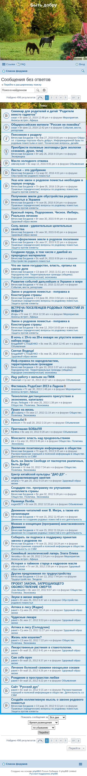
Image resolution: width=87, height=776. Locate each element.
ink (12, 441)
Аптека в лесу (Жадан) (27, 607)
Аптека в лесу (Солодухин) (30, 627)
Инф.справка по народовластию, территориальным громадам (35, 362)
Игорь (14, 314)
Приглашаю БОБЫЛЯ (26, 429)
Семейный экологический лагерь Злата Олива (44, 553)
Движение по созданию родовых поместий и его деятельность (46, 519)
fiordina (15, 432)
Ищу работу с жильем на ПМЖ (33, 377)
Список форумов (16, 764)
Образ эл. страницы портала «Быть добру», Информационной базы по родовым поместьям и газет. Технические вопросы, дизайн (48, 140)
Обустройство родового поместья (30, 175)
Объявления (77, 164)
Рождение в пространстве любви (35, 677)
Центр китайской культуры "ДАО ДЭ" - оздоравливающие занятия (38, 476)
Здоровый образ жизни (24, 221)
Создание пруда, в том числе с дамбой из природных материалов (41, 253)
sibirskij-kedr (18, 164)
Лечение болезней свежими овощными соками (45, 667)
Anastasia (16, 389)
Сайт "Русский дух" (25, 686)
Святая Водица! (22, 350)
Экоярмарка (18, 156)
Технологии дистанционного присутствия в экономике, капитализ (42, 397)
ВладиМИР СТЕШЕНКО (24, 343)
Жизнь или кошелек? (26, 637)
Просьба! (17, 419)
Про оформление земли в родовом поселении (45, 239)
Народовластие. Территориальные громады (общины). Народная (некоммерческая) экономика (42, 276)
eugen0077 (17, 504)
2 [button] (51, 97)
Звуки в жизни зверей (27, 597)
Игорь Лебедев (19, 402)
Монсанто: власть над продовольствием (40, 438)
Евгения (15, 467)
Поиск (38, 90)
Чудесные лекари (23, 617)
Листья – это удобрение (28, 170)
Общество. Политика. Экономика (30, 405)
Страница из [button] (40, 97)
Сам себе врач (21, 657)
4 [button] (61, 97)
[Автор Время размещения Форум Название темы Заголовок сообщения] (43, 722)
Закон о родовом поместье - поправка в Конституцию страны (40, 293)
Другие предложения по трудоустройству (41, 573)
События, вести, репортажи (26, 287)
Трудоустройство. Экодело (26, 579)
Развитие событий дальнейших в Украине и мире (47, 281)
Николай (16, 380)
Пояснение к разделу (26, 134)
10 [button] (73, 97)
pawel (14, 600)
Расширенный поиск (44, 90)
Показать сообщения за (35, 717)
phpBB (36, 771)
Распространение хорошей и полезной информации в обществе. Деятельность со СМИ (47, 692)
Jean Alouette (18, 590)
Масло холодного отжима (29, 161)
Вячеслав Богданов (22, 137)
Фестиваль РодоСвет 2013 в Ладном (37, 386)
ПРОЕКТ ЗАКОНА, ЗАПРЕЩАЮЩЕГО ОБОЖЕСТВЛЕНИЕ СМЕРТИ (37, 585)
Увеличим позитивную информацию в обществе (46, 448)
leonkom (15, 422)
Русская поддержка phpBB (43, 773)
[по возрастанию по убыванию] (43, 728)
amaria (15, 480)
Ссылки (10, 64)
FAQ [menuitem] (23, 64)
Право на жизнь (22, 409)
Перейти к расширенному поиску (22, 84)
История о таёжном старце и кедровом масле (44, 563)
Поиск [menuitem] (83, 71)
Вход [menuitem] (82, 64)
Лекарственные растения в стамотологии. (41, 647)
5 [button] (65, 97)
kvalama (18, 412)
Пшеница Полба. (23, 501)
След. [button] (78, 97)
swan (14, 117)
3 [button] (56, 97)
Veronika (16, 556)
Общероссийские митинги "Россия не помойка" (45, 124)
